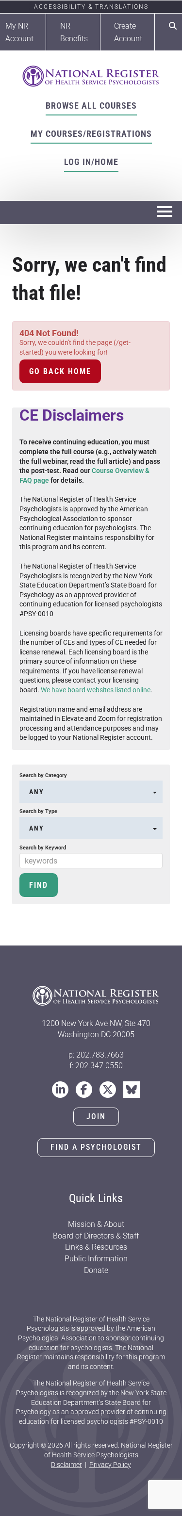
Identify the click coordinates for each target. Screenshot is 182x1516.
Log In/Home (91, 162)
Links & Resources (96, 1247)
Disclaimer (66, 1464)
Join (96, 1116)
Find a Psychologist (96, 1147)
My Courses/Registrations (91, 134)
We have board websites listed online (95, 690)
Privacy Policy (110, 1464)
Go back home (60, 371)
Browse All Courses (91, 105)
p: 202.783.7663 (96, 1055)
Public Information (96, 1258)
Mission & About (96, 1224)
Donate (96, 1270)
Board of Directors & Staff (96, 1235)
